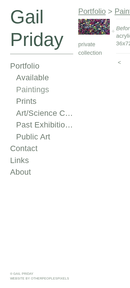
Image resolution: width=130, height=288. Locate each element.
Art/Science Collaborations (44, 113)
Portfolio (24, 65)
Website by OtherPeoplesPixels (39, 278)
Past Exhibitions (44, 124)
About (20, 171)
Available (32, 77)
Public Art (33, 136)
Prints (26, 101)
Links (19, 160)
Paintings (32, 89)
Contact (24, 148)
